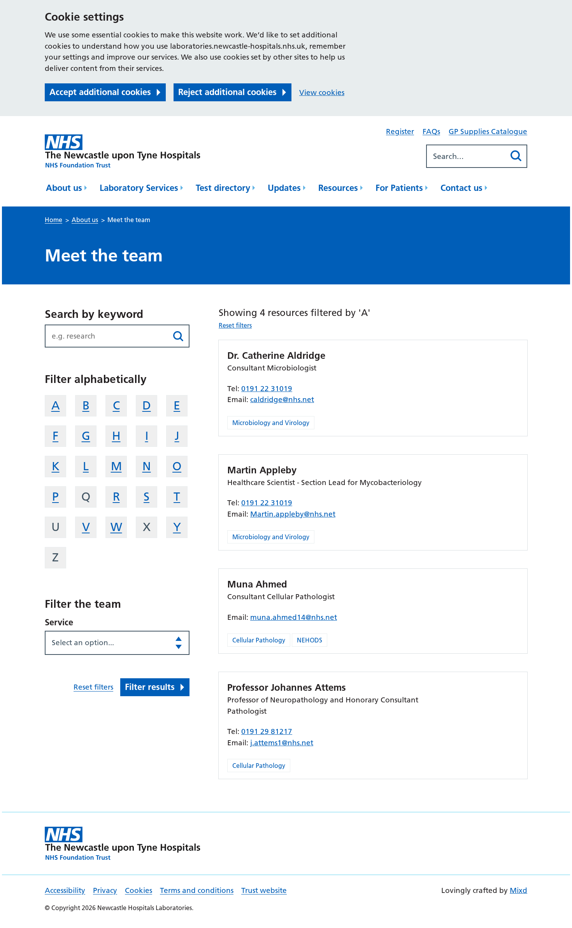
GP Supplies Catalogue (488, 131)
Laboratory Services (139, 187)
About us (64, 187)
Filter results (150, 686)
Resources (338, 187)
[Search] (515, 156)
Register (400, 131)
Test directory (223, 187)
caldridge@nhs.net (282, 399)
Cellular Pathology (258, 640)
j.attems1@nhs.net (281, 742)
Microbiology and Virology (270, 423)
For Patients (399, 187)
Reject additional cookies (227, 91)
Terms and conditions (196, 890)
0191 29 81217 (266, 731)
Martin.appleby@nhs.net (292, 514)
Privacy (105, 890)
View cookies (321, 92)
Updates (284, 187)
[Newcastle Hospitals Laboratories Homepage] (122, 151)
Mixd (518, 890)
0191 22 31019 (266, 388)
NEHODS (309, 640)
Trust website (264, 890)
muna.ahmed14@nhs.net (293, 617)
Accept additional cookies (100, 91)
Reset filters (93, 687)
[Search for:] (466, 156)
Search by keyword (94, 314)
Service (59, 622)
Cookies (138, 890)
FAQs (431, 131)
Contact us (461, 187)
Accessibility (65, 890)
